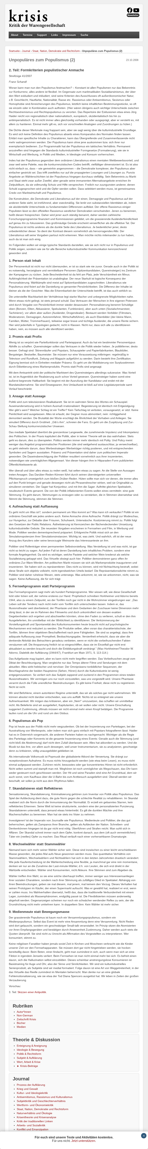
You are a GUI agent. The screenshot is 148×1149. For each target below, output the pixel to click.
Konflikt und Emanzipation (32, 1129)
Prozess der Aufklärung (31, 1084)
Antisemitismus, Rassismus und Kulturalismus (44, 1096)
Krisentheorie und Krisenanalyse (36, 1117)
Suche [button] (84, 35)
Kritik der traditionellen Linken (35, 1121)
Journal (26, 51)
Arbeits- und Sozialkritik (31, 1125)
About (14, 35)
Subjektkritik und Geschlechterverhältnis (41, 1101)
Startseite (14, 51)
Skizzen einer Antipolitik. (32, 992)
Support (42, 35)
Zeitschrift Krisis (26, 1019)
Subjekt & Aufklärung (29, 1057)
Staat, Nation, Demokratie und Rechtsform (56, 51)
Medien (21, 1026)
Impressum (69, 35)
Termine (27, 35)
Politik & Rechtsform (29, 1053)
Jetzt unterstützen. (83, 1140)
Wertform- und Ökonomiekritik (35, 1105)
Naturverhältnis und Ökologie (34, 1113)
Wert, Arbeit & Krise (28, 1061)
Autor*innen (24, 1011)
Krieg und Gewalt (27, 1088)
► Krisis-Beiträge (27, 1065)
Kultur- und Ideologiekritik (32, 1092)
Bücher (21, 1022)
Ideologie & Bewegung (30, 1049)
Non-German (25, 1015)
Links (54, 35)
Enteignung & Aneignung (32, 1045)
